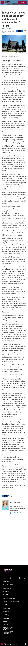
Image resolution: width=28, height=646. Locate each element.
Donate (23, 2)
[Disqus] (14, 544)
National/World (6, 611)
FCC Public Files (7, 628)
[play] (2, 644)
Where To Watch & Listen (9, 598)
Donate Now (6, 618)
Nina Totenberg (10, 29)
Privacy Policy (6, 633)
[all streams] (26, 644)
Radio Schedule (7, 595)
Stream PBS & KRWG (8, 585)
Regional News (6, 608)
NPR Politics (6, 491)
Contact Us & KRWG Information (11, 601)
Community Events (7, 588)
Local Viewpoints (7, 615)
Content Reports (7, 632)
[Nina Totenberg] (5, 505)
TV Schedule (6, 591)
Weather (5, 621)
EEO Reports (6, 630)
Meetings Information (8, 627)
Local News (6, 605)
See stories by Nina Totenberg (15, 513)
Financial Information (8, 631)
